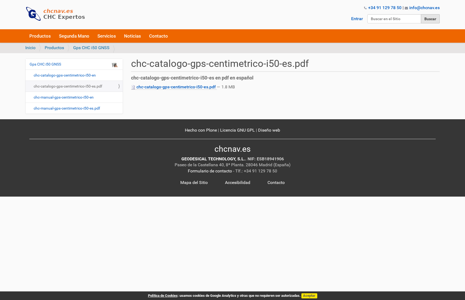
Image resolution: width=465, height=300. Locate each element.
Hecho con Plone (201, 130)
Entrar (357, 18)
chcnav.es (232, 149)
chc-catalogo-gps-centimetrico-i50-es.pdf (176, 86)
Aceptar (309, 296)
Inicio (30, 47)
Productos (40, 36)
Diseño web (269, 130)
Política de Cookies (163, 296)
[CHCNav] (57, 13)
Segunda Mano (74, 36)
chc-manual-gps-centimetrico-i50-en (64, 97)
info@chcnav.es (424, 7)
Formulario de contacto (210, 171)
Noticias (132, 36)
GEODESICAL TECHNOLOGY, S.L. (213, 158)
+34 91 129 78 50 (384, 7)
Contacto (158, 36)
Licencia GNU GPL (237, 130)
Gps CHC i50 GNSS (91, 47)
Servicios (106, 36)
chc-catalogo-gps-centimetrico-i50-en (65, 75)
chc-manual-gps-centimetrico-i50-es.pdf (67, 108)
